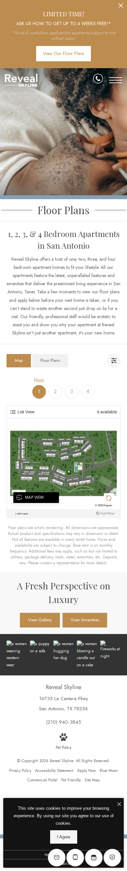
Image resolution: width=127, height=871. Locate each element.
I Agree (63, 836)
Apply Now (86, 771)
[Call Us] (98, 80)
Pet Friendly (71, 780)
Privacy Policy (20, 771)
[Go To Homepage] (21, 80)
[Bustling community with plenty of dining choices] (87, 655)
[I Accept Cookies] (119, 805)
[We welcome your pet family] (40, 648)
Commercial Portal (42, 780)
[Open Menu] (115, 80)
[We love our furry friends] (63, 651)
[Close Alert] (121, 7)
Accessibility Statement (54, 771)
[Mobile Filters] (113, 360)
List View (26, 411)
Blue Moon (109, 771)
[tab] (19, 360)
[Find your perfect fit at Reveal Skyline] (17, 655)
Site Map (92, 780)
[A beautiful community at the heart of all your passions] (110, 650)
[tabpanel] (63, 471)
